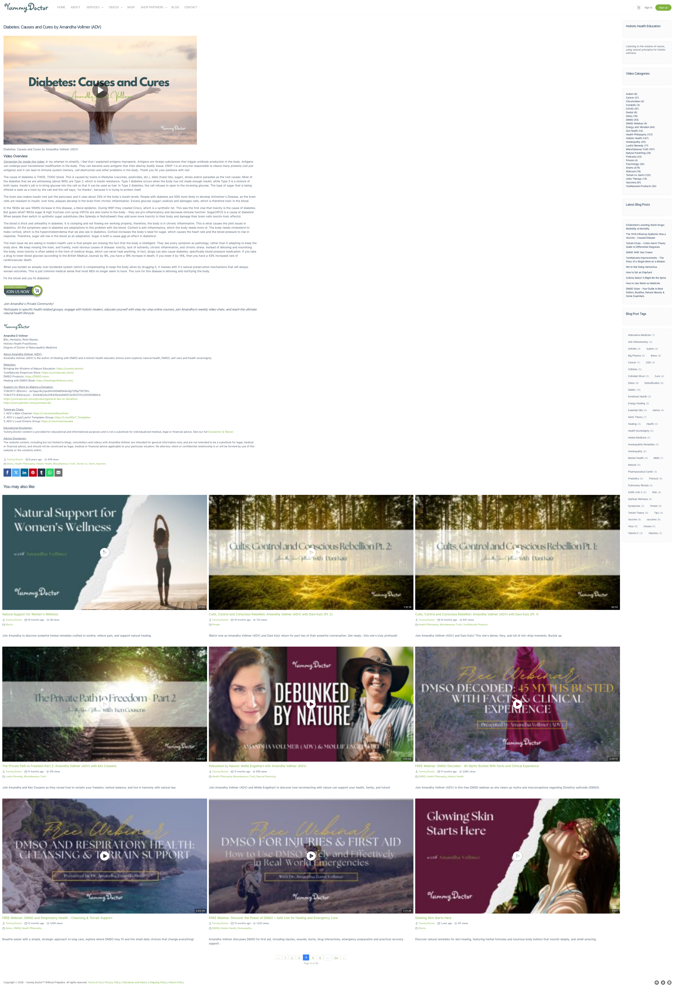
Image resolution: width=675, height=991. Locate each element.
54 (336, 958)
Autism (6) (631, 94)
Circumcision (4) (635, 101)
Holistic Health (44, 463)
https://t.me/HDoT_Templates (72, 417)
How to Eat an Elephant (639, 272)
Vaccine (634, 519)
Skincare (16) (633, 171)
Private (216, 624)
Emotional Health (639, 396)
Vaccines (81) (633, 182)
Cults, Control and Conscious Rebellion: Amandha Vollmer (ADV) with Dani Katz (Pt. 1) (476, 614)
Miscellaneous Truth (64, 463)
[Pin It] (33, 473)
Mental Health (638, 458)
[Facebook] (7, 473)
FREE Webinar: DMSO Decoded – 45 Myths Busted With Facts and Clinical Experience (477, 766)
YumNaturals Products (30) (641, 186)
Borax (656, 355)
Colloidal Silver (638, 376)
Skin (656, 492)
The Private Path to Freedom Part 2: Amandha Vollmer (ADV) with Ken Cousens (59, 766)
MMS (658, 458)
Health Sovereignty (641, 430)
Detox (10, 463)
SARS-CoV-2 (637, 492)
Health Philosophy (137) (639, 134)
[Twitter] (16, 473)
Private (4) (632, 160)
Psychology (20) (635, 164)
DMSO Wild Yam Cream (639, 252)
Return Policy (176, 982)
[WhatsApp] (50, 473)
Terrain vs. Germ (86, 463)
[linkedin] (669, 982)
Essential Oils (637, 410)
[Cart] (639, 7)
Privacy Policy (113, 982)
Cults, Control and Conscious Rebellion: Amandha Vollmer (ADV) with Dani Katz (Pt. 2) (271, 614)
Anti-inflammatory (640, 342)
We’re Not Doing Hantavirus (641, 267)
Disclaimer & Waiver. (221, 431)
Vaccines (101, 463)
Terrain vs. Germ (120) (638, 175)
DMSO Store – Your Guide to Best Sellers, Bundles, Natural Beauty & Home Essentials (645, 292)
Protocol (655, 478)
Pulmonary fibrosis (640, 485)
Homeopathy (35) (636, 141)
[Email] (58, 473)
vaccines (654, 519)
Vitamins (655, 533)
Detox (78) (632, 116)
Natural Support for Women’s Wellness (30, 614)
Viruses (649, 526)
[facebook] (657, 982)
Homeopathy (244, 928)
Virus (633, 526)
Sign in (648, 7)
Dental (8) (631, 112)
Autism (652, 348)
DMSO (422, 776)
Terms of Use (95, 982)
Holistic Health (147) (637, 138)
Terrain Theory (638, 512)
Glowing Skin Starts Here (433, 918)
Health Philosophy (25, 463)
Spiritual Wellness (640, 499)
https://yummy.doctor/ (69, 368)
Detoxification (654, 383)
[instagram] (663, 982)
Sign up (663, 7)
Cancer (634, 362)
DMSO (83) (632, 119)
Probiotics (635, 478)
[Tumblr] (41, 473)
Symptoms (636, 506)
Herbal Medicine (639, 437)
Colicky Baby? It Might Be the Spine (646, 277)
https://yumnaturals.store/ (58, 372)
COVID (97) (632, 108)
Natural (634, 464)
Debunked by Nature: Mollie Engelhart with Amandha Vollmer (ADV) (257, 766)
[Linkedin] (24, 473)
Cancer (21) (632, 97)
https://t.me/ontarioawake (57, 421)
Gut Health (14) (634, 130)
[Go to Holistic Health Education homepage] (26, 7)
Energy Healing (638, 403)
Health (652, 424)
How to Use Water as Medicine (643, 283)
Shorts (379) (633, 167)
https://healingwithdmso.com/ (54, 380)
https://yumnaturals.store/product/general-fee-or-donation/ (41, 399)
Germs (658, 410)
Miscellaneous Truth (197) (640, 149)
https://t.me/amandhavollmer (51, 413)
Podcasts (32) (634, 156)
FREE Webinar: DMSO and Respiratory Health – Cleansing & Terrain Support (57, 918)
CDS (650, 362)
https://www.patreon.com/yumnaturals (27, 402)
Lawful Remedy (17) (637, 145)
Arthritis (634, 348)
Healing (634, 424)
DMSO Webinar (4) (636, 123)
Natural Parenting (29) (638, 153)
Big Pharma (636, 355)
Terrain (656, 506)
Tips (658, 512)
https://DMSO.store (37, 376)
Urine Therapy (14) (636, 178)
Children (634, 369)
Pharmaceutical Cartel (642, 471)
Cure (659, 376)
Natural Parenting (266, 776)
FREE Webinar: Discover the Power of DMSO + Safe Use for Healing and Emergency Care (273, 918)
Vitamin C (635, 533)
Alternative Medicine (641, 335)
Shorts (9, 624)
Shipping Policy (158, 982)
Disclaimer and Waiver (135, 982)
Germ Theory (637, 417)
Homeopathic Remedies (643, 444)
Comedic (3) (633, 105)
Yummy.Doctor (15, 459)
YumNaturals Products (475, 624)
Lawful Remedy (14, 776)
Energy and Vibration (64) (640, 127)
